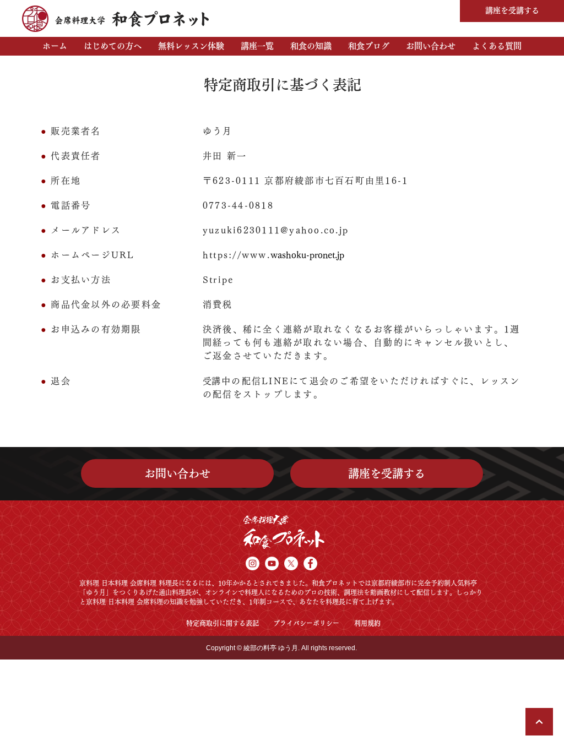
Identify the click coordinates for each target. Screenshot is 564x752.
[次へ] (539, 721)
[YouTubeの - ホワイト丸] (272, 563)
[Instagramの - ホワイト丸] (252, 563)
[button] (112, 46)
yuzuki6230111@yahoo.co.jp (276, 230)
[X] (291, 563)
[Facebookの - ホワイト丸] (310, 563)
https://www (235, 254)
